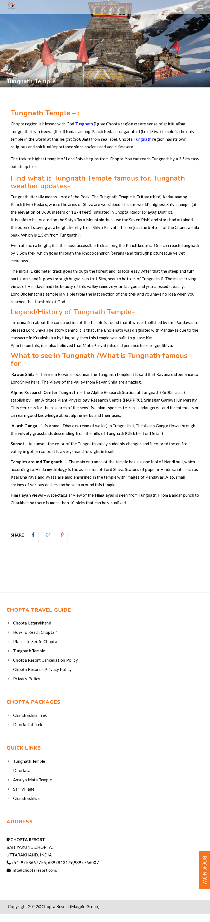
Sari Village (23, 789)
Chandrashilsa (26, 798)
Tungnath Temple (29, 650)
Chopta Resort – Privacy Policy (42, 669)
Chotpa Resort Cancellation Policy (45, 660)
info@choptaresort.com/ (34, 870)
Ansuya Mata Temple (32, 779)
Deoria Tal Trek (27, 724)
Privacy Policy (26, 678)
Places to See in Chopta (35, 641)
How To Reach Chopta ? (35, 632)
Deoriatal (22, 770)
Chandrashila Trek (30, 715)
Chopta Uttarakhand (32, 622)
